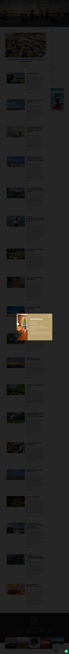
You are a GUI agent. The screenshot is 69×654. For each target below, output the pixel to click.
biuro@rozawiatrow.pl (45, 332)
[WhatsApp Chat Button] (66, 651)
